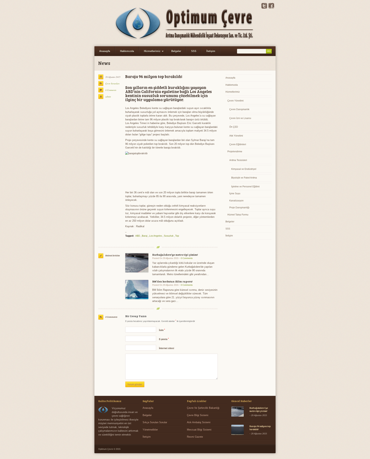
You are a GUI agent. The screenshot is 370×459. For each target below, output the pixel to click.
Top (177, 236)
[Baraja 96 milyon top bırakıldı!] (237, 430)
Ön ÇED (233, 127)
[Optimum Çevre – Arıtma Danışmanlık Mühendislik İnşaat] (185, 23)
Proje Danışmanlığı (239, 207)
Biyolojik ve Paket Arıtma (244, 177)
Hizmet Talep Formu (237, 214)
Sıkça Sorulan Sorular (155, 422)
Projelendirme (234, 151)
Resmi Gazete (195, 436)
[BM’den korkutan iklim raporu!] (136, 289)
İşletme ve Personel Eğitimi (245, 186)
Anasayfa (104, 51)
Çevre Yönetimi (235, 100)
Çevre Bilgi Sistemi (197, 415)
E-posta (164, 339)
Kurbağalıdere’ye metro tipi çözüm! (175, 254)
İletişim (210, 51)
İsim (162, 330)
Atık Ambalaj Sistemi (198, 422)
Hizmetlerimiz (150, 53)
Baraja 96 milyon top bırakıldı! (260, 428)
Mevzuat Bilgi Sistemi (199, 429)
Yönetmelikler (150, 429)
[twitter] (264, 7)
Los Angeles (155, 236)
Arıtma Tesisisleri (238, 160)
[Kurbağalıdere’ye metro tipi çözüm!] (136, 262)
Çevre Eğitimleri (237, 144)
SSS (193, 51)
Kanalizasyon (236, 200)
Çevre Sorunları (112, 83)
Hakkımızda (127, 51)
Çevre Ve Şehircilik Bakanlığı (203, 407)
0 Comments (110, 90)
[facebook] (271, 7)
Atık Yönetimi (236, 135)
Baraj (144, 236)
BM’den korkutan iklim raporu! (172, 281)
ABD (137, 236)
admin (108, 96)
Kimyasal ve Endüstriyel (243, 169)
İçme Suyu (234, 193)
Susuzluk (168, 236)
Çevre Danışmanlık (239, 109)
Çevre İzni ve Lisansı (240, 118)
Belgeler (176, 51)
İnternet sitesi (166, 348)
